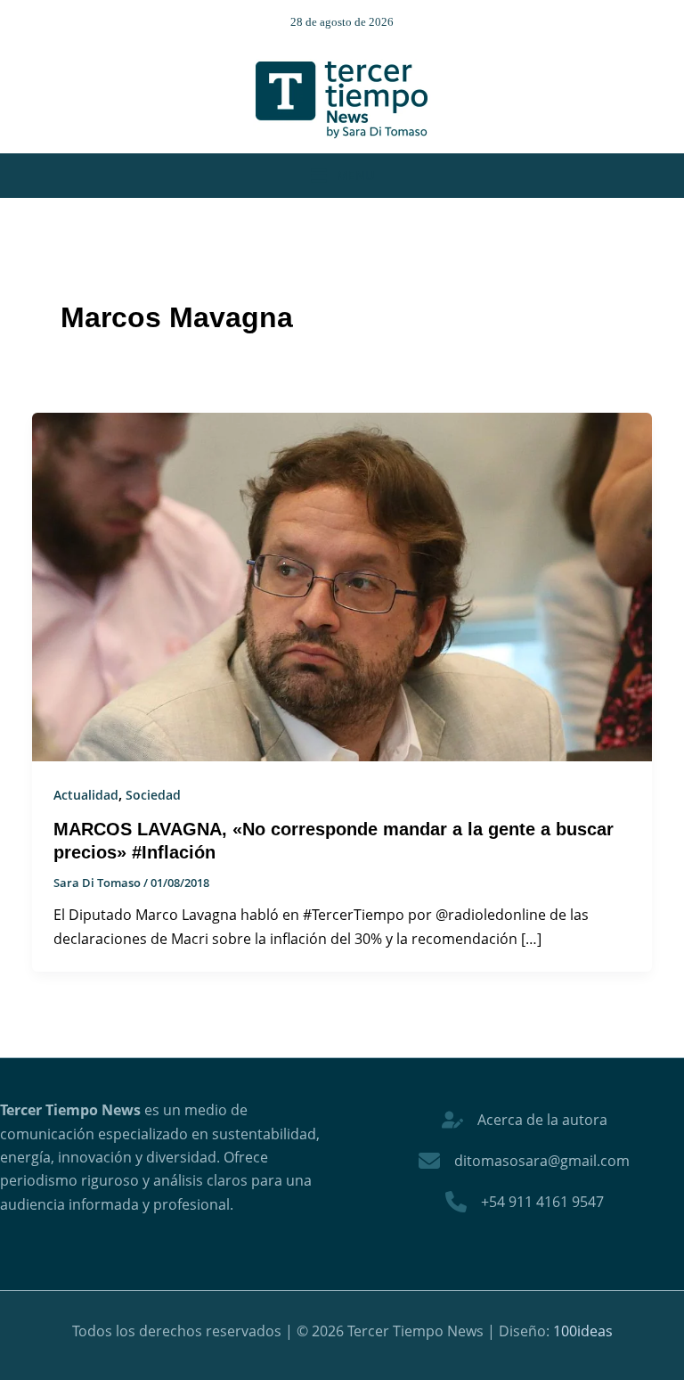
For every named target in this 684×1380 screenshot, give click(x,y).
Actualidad (85, 794)
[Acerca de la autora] (524, 1119)
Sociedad (153, 794)
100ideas (583, 1331)
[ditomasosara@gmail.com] (524, 1160)
